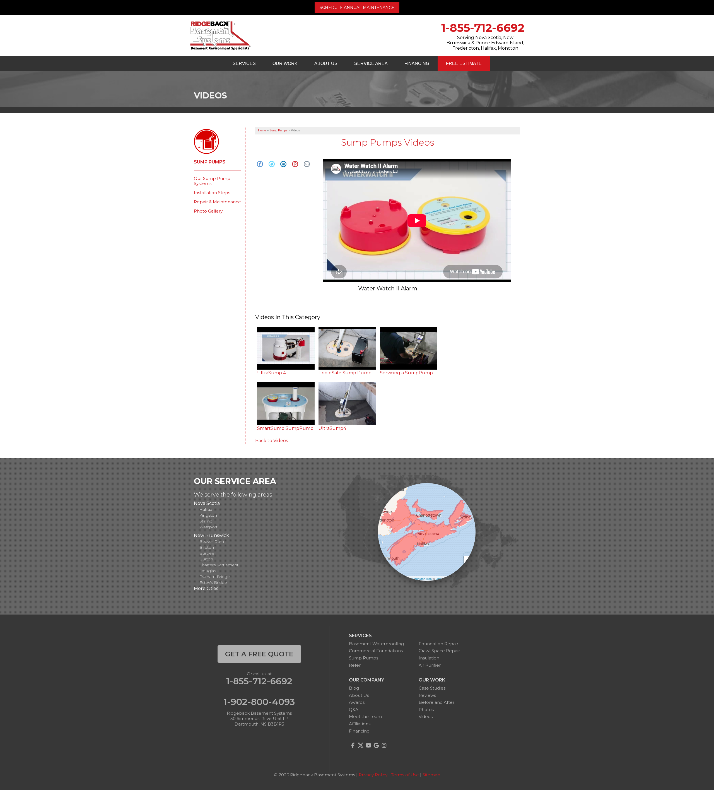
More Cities (206, 588)
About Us (325, 63)
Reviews (427, 695)
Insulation (429, 658)
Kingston (208, 515)
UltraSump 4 (271, 372)
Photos (426, 709)
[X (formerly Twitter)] (360, 745)
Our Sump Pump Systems (212, 181)
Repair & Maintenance (217, 201)
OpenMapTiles (422, 578)
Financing (416, 63)
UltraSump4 (332, 428)
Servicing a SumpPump (406, 372)
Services (244, 63)
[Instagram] (384, 745)
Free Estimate (464, 63)
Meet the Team (365, 716)
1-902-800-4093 (259, 701)
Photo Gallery (208, 211)
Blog (354, 688)
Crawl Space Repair (439, 650)
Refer (355, 665)
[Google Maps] (376, 745)
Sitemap (431, 774)
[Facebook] (352, 745)
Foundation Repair (438, 643)
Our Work (285, 63)
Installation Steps (212, 192)
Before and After (436, 702)
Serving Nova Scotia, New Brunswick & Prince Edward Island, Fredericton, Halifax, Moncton (485, 43)
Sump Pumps (209, 162)
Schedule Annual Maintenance (357, 7)
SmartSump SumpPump (285, 428)
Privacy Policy (373, 774)
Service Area (371, 63)
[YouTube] (368, 745)
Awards (357, 702)
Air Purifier (430, 665)
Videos (426, 716)
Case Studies (432, 688)
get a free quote (259, 654)
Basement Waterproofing (376, 643)
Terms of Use (405, 774)
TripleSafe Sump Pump (345, 372)
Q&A (353, 709)
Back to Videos (271, 440)
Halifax (205, 509)
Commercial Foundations (376, 650)
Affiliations (359, 723)
